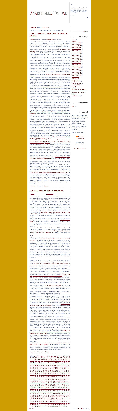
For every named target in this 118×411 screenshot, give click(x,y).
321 (42, 379)
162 (66, 365)
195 (56, 369)
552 (48, 398)
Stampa (47, 186)
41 (48, 358)
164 (31, 367)
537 (56, 397)
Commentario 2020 (76, 66)
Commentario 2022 (76, 69)
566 (37, 400)
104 (64, 361)
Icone (73, 106)
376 (37, 384)
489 (35, 393)
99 (54, 361)
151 (44, 365)
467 (68, 390)
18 (54, 356)
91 (42, 361)
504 (66, 393)
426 (62, 387)
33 (36, 358)
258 (68, 373)
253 (58, 373)
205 (37, 370)
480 (56, 392)
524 (68, 395)
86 (35, 361)
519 (58, 395)
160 (62, 365)
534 (50, 397)
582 (31, 401)
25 (64, 356)
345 (52, 381)
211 (50, 370)
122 (62, 362)
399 (46, 386)
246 (44, 373)
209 (46, 370)
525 (31, 397)
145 (31, 365)
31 (33, 358)
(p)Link (33, 186)
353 (68, 381)
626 (44, 404)
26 (66, 356)
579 (64, 400)
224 (37, 372)
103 (62, 361)
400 (48, 386)
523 (66, 395)
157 (56, 365)
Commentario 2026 (76, 75)
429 (68, 387)
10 (42, 356)
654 (64, 406)
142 (64, 364)
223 (35, 372)
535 (52, 397)
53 (66, 358)
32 (35, 358)
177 (58, 367)
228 (46, 372)
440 (52, 389)
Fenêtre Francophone (76, 83)
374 (33, 384)
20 (57, 356)
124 (66, 362)
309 (56, 378)
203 (33, 370)
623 (37, 404)
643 (42, 406)
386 (58, 384)
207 (42, 370)
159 (60, 365)
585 (37, 401)
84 (32, 361)
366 (56, 383)
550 (44, 398)
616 (62, 403)
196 (58, 369)
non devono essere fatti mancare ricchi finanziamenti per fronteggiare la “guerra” (49, 172)
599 (66, 401)
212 (52, 370)
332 (64, 379)
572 (50, 400)
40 (47, 358)
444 (60, 389)
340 (42, 381)
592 (52, 401)
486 (68, 392)
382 (50, 384)
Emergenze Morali (76, 80)
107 (31, 362)
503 (64, 393)
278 (31, 376)
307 (52, 378)
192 (50, 369)
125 (68, 362)
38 (44, 358)
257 (66, 373)
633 (58, 404)
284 (44, 376)
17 (52, 356)
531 (44, 397)
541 (64, 397)
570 (46, 400)
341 (44, 381)
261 (35, 375)
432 (35, 389)
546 (35, 398)
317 (33, 379)
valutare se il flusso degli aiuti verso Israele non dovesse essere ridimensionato (50, 157)
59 (35, 359)
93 (45, 361)
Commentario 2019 (76, 64)
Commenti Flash (75, 77)
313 (64, 378)
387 (60, 384)
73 (55, 359)
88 (38, 361)
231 (52, 372)
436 (44, 389)
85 (33, 361)
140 (60, 364)
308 (54, 378)
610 (50, 403)
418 (46, 387)
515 (50, 395)
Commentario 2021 (76, 67)
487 (31, 393)
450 (33, 390)
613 (56, 403)
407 (62, 386)
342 (46, 381)
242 (35, 373)
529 (39, 397)
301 (39, 378)
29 (30, 358)
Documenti (74, 78)
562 (68, 398)
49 (60, 358)
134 (48, 364)
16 (51, 356)
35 (39, 358)
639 (33, 406)
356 (35, 383)
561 (66, 398)
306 (50, 378)
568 (42, 400)
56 (30, 359)
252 (56, 373)
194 (54, 369)
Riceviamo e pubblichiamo (78, 92)
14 (48, 356)
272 (58, 375)
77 (61, 359)
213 (54, 370)
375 (35, 384)
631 (54, 404)
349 (60, 381)
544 (31, 398)
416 (42, 387)
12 (45, 356)
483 (62, 392)
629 (50, 404)
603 (35, 403)
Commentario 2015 (76, 58)
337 (35, 381)
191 (48, 369)
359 (42, 383)
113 (44, 362)
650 (56, 406)
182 (68, 367)
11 (44, 356)
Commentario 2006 (76, 44)
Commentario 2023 (49, 39)
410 (68, 386)
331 (62, 379)
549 (42, 398)
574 (54, 400)
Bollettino (74, 41)
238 (66, 372)
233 (56, 372)
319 (37, 379)
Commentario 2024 (76, 72)
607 (44, 403)
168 (39, 367)
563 (31, 400)
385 (56, 384)
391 (68, 384)
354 (31, 383)
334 (68, 379)
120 (58, 362)
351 (64, 381)
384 (54, 384)
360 (44, 383)
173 (50, 367)
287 (50, 376)
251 (54, 373)
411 (31, 387)
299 (35, 378)
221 (31, 372)
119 (56, 362)
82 (69, 359)
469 (33, 392)
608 (46, 403)
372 (68, 383)
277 (68, 375)
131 (42, 364)
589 (46, 401)
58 (33, 359)
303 (44, 378)
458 (50, 390)
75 (58, 359)
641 (37, 406)
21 (58, 356)
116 (50, 362)
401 (50, 386)
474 (44, 392)
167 (37, 367)
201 (68, 369)
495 (48, 393)
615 (60, 403)
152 (46, 365)
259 (31, 375)
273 (60, 375)
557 (58, 398)
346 (54, 381)
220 (68, 370)
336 (33, 381)
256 (64, 373)
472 (39, 392)
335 (31, 381)
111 (39, 362)
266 (46, 375)
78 (63, 359)
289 (54, 376)
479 (54, 392)
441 (54, 389)
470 (35, 392)
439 (50, 389)
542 (66, 397)
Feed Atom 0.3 (81, 138)
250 (52, 373)
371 (66, 383)
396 (39, 386)
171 (46, 367)
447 (66, 389)
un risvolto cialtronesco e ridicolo (53, 285)
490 (37, 393)
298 (33, 378)
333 (66, 379)
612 (54, 403)
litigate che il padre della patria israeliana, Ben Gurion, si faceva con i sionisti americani (50, 275)
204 (35, 370)
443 (58, 389)
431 (33, 389)
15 (50, 356)
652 (60, 406)
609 (48, 403)
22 (60, 356)
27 (67, 356)
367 (58, 383)
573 (52, 400)
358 (39, 383)
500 (58, 393)
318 (35, 379)
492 (42, 393)
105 (66, 361)
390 (66, 384)
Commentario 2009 (76, 49)
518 (56, 395)
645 (46, 406)
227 (44, 372)
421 (52, 387)
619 (68, 403)
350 (62, 381)
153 (48, 365)
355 (33, 383)
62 (39, 359)
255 (62, 373)
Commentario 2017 (76, 61)
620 (31, 404)
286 (48, 376)
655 (66, 406)
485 (66, 392)
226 (42, 372)
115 (48, 362)
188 (42, 369)
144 (68, 364)
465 (64, 390)
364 (52, 383)
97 (51, 361)
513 (46, 395)
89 (39, 361)
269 (52, 375)
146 (33, 365)
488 (33, 393)
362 (48, 383)
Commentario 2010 (76, 50)
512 (44, 395)
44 (52, 358)
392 (31, 386)
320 (39, 379)
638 (68, 404)
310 (58, 378)
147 (35, 365)
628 (48, 404)
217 (62, 370)
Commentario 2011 (76, 52)
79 (64, 359)
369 (62, 383)
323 (46, 379)
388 (62, 384)
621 (33, 404)
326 (52, 379)
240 (31, 373)
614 (58, 403)
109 (35, 362)
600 (68, 401)
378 (42, 384)
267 (48, 375)
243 (37, 373)
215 (58, 370)
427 (64, 387)
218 (64, 370)
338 (37, 381)
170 (44, 367)
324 (48, 379)
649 (54, 406)
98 (53, 361)
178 (60, 367)
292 (60, 376)
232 (54, 372)
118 (54, 362)
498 (54, 393)
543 (68, 397)
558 (60, 398)
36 (41, 358)
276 (66, 375)
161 (64, 365)
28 (69, 356)
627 (46, 404)
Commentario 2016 (76, 60)
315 (68, 378)
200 (66, 369)
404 (56, 386)
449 (31, 390)
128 (35, 364)
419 (48, 387)
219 (66, 370)
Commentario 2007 (76, 46)
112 (42, 362)
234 (58, 372)
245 (42, 373)
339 (39, 381)
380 (46, 384)
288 (52, 376)
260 (33, 375)
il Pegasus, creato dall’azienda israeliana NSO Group (56, 136)
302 (42, 378)
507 (33, 395)
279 (33, 376)
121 (60, 362)
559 (62, 398)
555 (54, 398)
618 (66, 403)
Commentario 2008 (76, 47)
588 (44, 401)
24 (63, 356)
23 (61, 356)
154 (50, 365)
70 (51, 359)
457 (48, 390)
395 (37, 386)
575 (56, 400)
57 (32, 359)
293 (62, 376)
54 (67, 358)
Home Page (33, 27)
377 (39, 384)
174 (52, 367)
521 (62, 395)
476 (48, 392)
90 (41, 361)
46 (55, 358)
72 (54, 359)
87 (36, 361)
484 (64, 392)
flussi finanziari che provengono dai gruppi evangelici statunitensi (50, 304)
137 (54, 364)
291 (58, 376)
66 (45, 359)
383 (52, 384)
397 (42, 386)
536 (54, 397)
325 (50, 379)
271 (56, 375)
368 (60, 383)
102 (60, 361)
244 (39, 373)
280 (35, 376)
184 (33, 369)
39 (45, 358)
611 (52, 403)
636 (64, 404)
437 (46, 389)
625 (42, 404)
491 (39, 393)
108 (33, 362)
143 (66, 364)
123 (64, 362)
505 (68, 393)
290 (56, 376)
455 (44, 390)
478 (52, 392)
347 (56, 381)
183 (31, 369)
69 (50, 359)
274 (62, 375)
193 (52, 369)
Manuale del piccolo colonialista (79, 89)
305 (48, 378)
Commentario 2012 (76, 53)
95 (48, 361)
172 (48, 367)
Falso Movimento (76, 81)
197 (60, 369)
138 (56, 364)
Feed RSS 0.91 (81, 136)
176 (56, 367)
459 (52, 390)
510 (39, 395)
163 (68, 365)
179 (62, 367)
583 (33, 401)
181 (66, 367)
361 (46, 383)
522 (64, 395)
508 (35, 395)
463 (60, 390)
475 (46, 392)
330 (60, 379)
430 (31, 389)
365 (54, 383)
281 (37, 376)
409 (66, 386)
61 (38, 359)
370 (64, 383)
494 (46, 393)
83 (31, 361)
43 (51, 358)
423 (56, 387)
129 (37, 364)
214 (56, 370)
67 (47, 359)
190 (46, 369)
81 (67, 359)
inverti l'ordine (45, 27)
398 (44, 386)
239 (68, 372)
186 (37, 369)
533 (48, 397)
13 (47, 356)
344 (50, 381)
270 (54, 375)
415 (39, 387)
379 (44, 384)
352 (66, 381)
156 (54, 365)
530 (42, 397)
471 (37, 392)
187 (39, 369)
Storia (73, 94)
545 (33, 398)
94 (47, 361)
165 (33, 367)
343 (48, 381)
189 (44, 369)
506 (31, 395)
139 (58, 364)
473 (42, 392)
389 (64, 384)
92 (44, 361)
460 (54, 390)
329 (58, 379)
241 (33, 373)
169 (42, 367)
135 (50, 364)
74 (57, 359)
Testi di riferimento (76, 95)
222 (33, 372)
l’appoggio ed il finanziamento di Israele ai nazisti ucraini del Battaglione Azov (50, 231)
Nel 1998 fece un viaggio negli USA (52, 87)
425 (60, 387)
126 (31, 364)
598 (64, 401)
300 (37, 378)
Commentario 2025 (76, 74)
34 (38, 358)
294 (64, 376)
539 (60, 397)
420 (50, 387)
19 (55, 356)
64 (42, 359)
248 (48, 373)
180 (64, 367)
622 (35, 404)
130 (39, 364)
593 (54, 401)
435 (42, 389)
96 (50, 361)
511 (42, 395)
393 (33, 386)
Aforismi (74, 39)
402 (52, 386)
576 (58, 400)
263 (39, 375)
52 (64, 358)
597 (62, 401)
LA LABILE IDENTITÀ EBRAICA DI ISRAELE (46, 191)
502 (62, 393)
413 (35, 387)
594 (56, 401)
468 (31, 392)
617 (64, 403)
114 (46, 362)
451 (35, 390)
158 (58, 365)
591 (50, 401)
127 (33, 364)
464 (62, 390)
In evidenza (74, 86)
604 (37, 403)
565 (35, 400)
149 (39, 365)
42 (50, 358)
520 (60, 395)
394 (35, 386)
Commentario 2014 (76, 56)
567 (39, 400)
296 (68, 376)
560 (64, 398)
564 (33, 400)
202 (31, 370)
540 (62, 397)
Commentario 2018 (76, 63)
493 (44, 393)
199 (64, 369)
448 (68, 389)
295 (66, 376)
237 (64, 372)
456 (46, 390)
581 (68, 400)
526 (33, 397)
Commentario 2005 (76, 42)
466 (66, 390)
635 (62, 404)
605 (39, 403)
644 (44, 406)
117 (52, 362)
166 (35, 367)
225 (39, 372)
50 (61, 358)
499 (56, 393)
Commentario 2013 (76, 55)
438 (48, 389)
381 (48, 384)
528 (37, 397)
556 (56, 398)
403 (54, 386)
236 (62, 372)
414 (37, 387)
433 (37, 389)
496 (50, 393)
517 (54, 395)
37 (42, 358)
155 (52, 365)
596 (60, 401)
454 (42, 390)
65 (44, 359)
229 (48, 372)
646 (48, 406)
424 (58, 387)
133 (46, 364)
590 (48, 401)
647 (50, 406)
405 (58, 386)
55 (69, 358)
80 (66, 359)
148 (37, 365)
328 (56, 379)
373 (31, 384)
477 (50, 392)
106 (69, 361)
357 (37, 383)
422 (54, 387)
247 (46, 373)
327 (54, 379)
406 (60, 386)
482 (60, 392)
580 (66, 400)
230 (50, 372)
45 (54, 358)
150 (42, 365)
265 (44, 375)
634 (60, 404)
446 (64, 389)
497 (52, 393)
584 (35, 401)
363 (50, 383)
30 (32, 358)
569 (44, 400)
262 (37, 375)
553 (50, 398)
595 (58, 401)
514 (48, 395)
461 (56, 390)
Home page (31, 408)
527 (35, 397)
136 (52, 364)
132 (44, 364)
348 (58, 381)
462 (58, 390)
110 (37, 362)
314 (66, 378)
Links (73, 88)
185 (35, 369)
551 (46, 398)
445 (62, 389)
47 (57, 358)
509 (37, 395)
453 (39, 390)
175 (54, 367)
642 (39, 406)
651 (58, 406)
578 (62, 400)
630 (52, 404)
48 (58, 358)
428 (66, 387)
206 (39, 370)
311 (60, 378)
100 (56, 361)
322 (44, 379)
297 (31, 378)
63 (41, 359)
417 (44, 387)
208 (44, 370)
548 (39, 398)
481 (58, 392)
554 (52, 398)
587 (42, 401)
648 (52, 406)
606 (42, 403)
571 (48, 400)
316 (31, 379)
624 (39, 404)
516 (52, 395)
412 (33, 387)
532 (46, 397)
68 (48, 359)
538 (58, 397)
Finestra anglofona (76, 85)
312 (62, 378)
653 (62, 406)
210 (48, 370)
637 (66, 404)
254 (60, 373)
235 (60, 372)
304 (46, 378)
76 (60, 359)
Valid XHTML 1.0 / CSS (80, 148)
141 (62, 364)
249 (50, 373)
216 (60, 370)
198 (62, 369)
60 (36, 359)
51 (63, 358)
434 (39, 389)
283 (42, 376)
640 (35, 406)
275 (64, 375)
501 (60, 393)
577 (60, 400)
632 (56, 404)
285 (46, 376)
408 (64, 386)
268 (50, 375)
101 (58, 361)
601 (31, 403)
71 (52, 359)
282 (39, 376)
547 (37, 398)
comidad (32, 39)
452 (37, 390)
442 (56, 389)
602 (33, 403)
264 (42, 375)
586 (39, 401)
